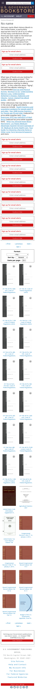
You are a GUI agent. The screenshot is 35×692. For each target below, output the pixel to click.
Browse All (10, 20)
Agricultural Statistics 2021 (25, 507)
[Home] (17, 12)
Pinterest (24, 687)
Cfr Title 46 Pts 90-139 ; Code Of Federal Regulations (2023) (26, 481)
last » (18, 247)
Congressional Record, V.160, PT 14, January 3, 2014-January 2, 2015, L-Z (9, 565)
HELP (19, 16)
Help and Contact (17, 664)
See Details (17, 641)
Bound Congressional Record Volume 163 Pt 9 (25, 565)
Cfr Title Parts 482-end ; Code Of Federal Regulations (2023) (9, 449)
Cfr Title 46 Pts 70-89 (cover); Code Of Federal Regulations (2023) (25, 449)
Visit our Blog (17, 684)
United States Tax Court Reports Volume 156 (9, 540)
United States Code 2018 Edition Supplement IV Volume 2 (9, 511)
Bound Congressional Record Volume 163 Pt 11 (25, 589)
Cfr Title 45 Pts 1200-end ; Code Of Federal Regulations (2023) (25, 417)
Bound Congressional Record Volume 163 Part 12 (9, 613)
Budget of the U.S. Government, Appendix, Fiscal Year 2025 (25, 616)
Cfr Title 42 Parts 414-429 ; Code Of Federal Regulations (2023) (9, 385)
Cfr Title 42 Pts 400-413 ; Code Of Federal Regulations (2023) (9, 354)
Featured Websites (17, 677)
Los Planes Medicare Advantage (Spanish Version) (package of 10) (17, 126)
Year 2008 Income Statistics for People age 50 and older (16, 112)
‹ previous (19, 244)
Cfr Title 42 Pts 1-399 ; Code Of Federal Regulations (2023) (9, 322)
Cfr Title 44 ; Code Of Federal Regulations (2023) (25, 290)
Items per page (14, 260)
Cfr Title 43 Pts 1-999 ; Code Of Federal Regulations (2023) (9, 481)
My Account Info (17, 668)
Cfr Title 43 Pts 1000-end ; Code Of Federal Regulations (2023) (9, 290)
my (8, 16)
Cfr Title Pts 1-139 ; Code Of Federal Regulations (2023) (26, 322)
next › (29, 244)
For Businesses (17, 671)
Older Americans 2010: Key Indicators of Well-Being (16, 117)
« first (8, 244)
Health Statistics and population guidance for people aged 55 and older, (17, 109)
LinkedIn (27, 687)
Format (17, 251)
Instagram (17, 687)
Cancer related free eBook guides (15, 99)
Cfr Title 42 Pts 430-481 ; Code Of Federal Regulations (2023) (9, 417)
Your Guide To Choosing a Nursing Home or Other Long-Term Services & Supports (17, 130)
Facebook (11, 687)
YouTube (21, 687)
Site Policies (17, 661)
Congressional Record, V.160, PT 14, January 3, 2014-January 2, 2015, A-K (25, 535)
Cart (31, 16)
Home (3, 20)
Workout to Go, (14, 91)
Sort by (11, 257)
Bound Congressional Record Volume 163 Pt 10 (9, 589)
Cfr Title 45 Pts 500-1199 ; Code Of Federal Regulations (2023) (26, 385)
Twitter (14, 687)
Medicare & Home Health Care (16, 128)
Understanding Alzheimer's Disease (13, 95)
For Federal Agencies (17, 674)
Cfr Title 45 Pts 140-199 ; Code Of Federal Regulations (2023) (26, 354)
